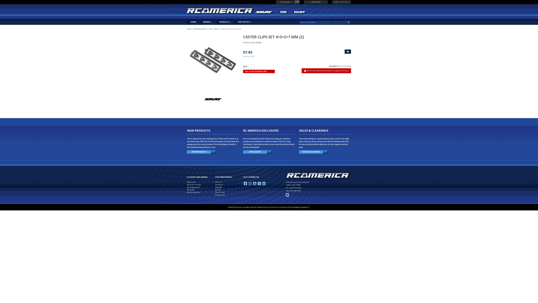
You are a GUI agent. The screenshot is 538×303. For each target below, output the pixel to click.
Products (224, 22)
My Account (285, 2)
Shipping (218, 187)
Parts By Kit (244, 22)
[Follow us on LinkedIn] (263, 184)
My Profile (190, 190)
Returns (218, 190)
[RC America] (246, 10)
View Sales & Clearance (311, 152)
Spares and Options (200, 29)
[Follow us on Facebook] (245, 184)
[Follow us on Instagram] (250, 184)
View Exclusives (255, 152)
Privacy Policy (220, 195)
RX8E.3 (216, 29)
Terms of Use (220, 192)
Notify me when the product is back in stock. (327, 71)
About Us (218, 182)
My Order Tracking (194, 185)
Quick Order (315, 2)
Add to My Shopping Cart (256, 71)
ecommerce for (279, 207)
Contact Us (219, 185)
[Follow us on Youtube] (254, 184)
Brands (206, 22)
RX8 (210, 29)
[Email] (287, 196)
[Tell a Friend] (348, 52)
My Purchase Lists (193, 192)
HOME (193, 22)
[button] (341, 2)
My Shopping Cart (193, 187)
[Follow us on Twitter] (259, 184)
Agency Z (306, 207)
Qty (245, 66)
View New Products (199, 152)
